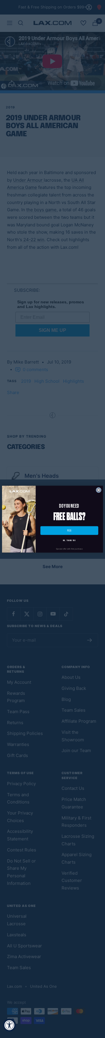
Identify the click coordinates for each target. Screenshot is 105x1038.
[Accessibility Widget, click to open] (9, 1025)
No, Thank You (69, 540)
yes (69, 530)
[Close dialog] (98, 490)
